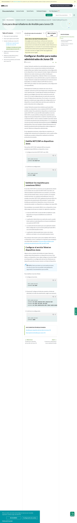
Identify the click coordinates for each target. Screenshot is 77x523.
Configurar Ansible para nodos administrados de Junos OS (13, 48)
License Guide (20, 11)
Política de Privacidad (7, 520)
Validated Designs (41, 11)
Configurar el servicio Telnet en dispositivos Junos (67, 44)
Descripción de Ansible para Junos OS (35, 332)
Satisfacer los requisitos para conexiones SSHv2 (66, 41)
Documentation (8, 11)
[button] (72, 514)
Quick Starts (30, 11)
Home (3, 20)
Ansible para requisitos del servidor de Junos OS (12, 43)
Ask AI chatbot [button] (17, 1)
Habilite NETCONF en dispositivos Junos (67, 37)
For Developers (54, 11)
